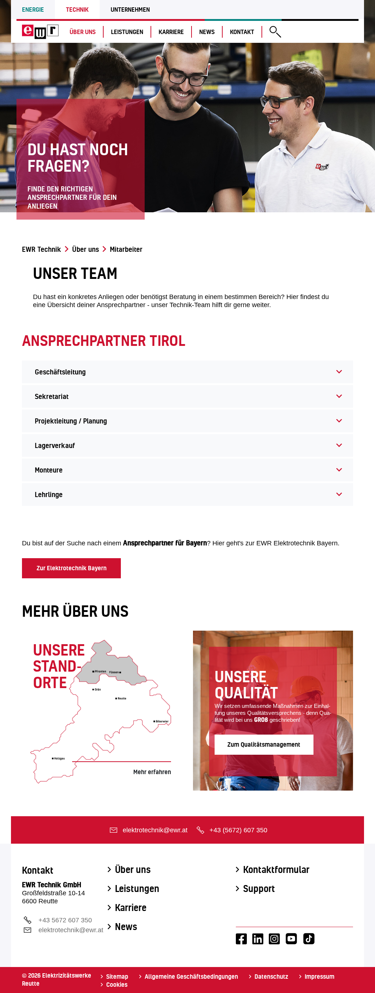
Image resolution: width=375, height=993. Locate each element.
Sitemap (117, 976)
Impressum (319, 976)
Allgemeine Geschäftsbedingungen (191, 976)
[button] (275, 33)
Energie (33, 9)
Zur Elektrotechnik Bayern (72, 568)
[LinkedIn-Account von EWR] (257, 939)
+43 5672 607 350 (65, 920)
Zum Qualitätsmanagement (263, 744)
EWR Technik (41, 249)
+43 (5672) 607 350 (238, 830)
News (207, 32)
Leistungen (127, 32)
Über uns (83, 32)
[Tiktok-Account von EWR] (309, 939)
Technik (77, 9)
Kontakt (242, 32)
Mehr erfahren (152, 772)
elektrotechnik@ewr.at (155, 830)
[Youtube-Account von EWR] (291, 939)
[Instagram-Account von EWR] (274, 939)
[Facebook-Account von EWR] (241, 939)
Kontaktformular (276, 870)
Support (259, 889)
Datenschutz (271, 976)
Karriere (171, 32)
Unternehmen (130, 9)
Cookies (116, 984)
